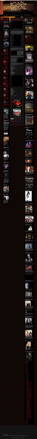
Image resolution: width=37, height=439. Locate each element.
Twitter (11, 98)
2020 (26, 367)
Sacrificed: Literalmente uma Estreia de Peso (28, 392)
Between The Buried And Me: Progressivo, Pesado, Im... (29, 411)
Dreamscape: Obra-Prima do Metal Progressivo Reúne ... (29, 409)
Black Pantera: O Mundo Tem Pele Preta (7, 61)
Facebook (11, 96)
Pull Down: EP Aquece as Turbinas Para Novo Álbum (29, 412)
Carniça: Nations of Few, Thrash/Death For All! (28, 404)
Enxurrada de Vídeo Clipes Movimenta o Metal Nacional (29, 416)
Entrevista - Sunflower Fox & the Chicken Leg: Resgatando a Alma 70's (6, 95)
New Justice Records (15, 70)
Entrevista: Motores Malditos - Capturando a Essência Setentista (6, 77)
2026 (26, 362)
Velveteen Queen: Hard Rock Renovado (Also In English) (7, 84)
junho (26, 378)
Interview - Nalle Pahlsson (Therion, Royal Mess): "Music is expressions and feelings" (6, 102)
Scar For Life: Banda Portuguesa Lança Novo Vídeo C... (28, 414)
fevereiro (27, 381)
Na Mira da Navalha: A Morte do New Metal (6, 56)
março (27, 380)
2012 (13, 119)
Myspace (11, 97)
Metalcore (20, 119)
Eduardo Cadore (14, 65)
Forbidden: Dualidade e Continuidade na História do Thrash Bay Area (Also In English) (6, 51)
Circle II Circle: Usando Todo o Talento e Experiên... (29, 400)
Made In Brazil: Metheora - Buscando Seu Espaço (7, 71)
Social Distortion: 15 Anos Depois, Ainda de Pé (7, 89)
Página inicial (17, 124)
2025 (26, 363)
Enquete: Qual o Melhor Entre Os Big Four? (6, 66)
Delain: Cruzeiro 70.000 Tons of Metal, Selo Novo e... (29, 391)
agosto (27, 376)
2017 (26, 369)
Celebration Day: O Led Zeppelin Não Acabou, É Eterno (28, 408)
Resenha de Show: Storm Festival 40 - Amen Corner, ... (29, 382)
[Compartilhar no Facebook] (12, 118)
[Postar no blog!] (11, 118)
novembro (27, 374)
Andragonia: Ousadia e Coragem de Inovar (28, 402)
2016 (26, 370)
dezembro (27, 373)
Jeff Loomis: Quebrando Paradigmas (28, 401)
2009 (26, 422)
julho (26, 377)
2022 (26, 365)
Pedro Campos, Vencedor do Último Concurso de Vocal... (29, 388)
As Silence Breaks (15, 119)
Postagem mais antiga (21, 124)
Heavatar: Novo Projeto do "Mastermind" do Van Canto (29, 395)
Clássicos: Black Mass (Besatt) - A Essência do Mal (29, 415)
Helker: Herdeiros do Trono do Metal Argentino (29, 384)
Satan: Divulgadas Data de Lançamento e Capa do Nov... (29, 390)
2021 (26, 366)
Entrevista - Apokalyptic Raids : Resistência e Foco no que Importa (6, 19)
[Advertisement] (7, 429)
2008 (26, 423)
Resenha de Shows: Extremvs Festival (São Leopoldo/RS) (29, 393)
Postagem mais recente (13, 124)
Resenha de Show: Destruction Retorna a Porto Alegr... (29, 406)
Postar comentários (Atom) (18, 126)
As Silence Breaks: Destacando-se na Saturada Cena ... (29, 396)
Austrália (18, 119)
